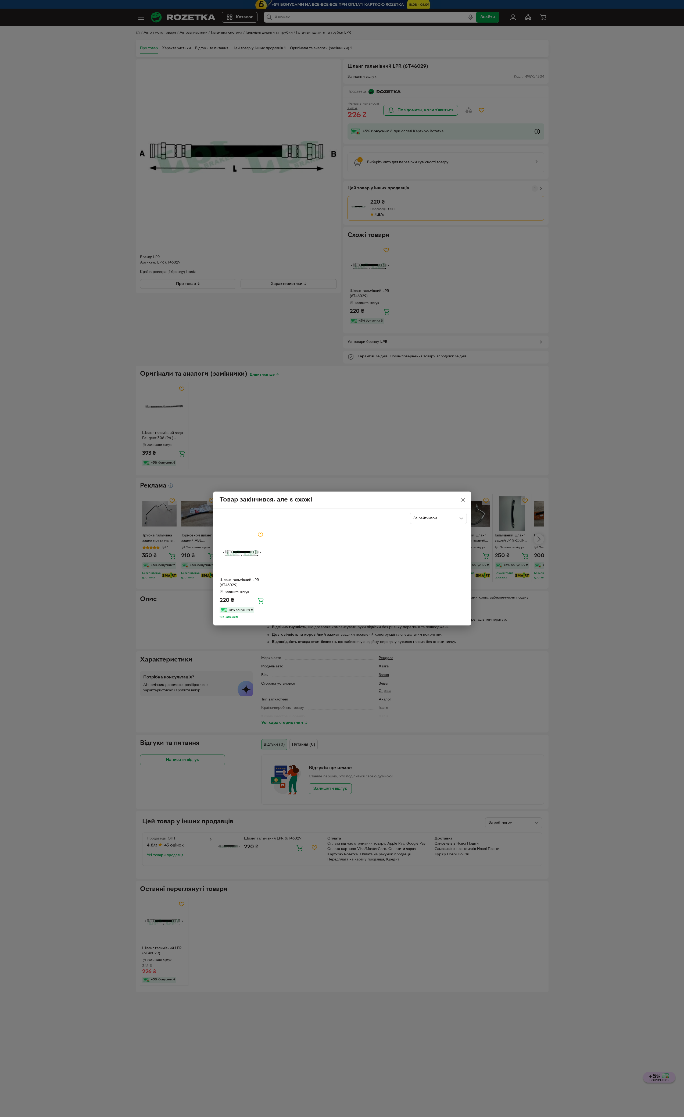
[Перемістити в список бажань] (260, 535)
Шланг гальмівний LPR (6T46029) (239, 582)
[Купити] (260, 600)
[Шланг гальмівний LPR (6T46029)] (242, 553)
